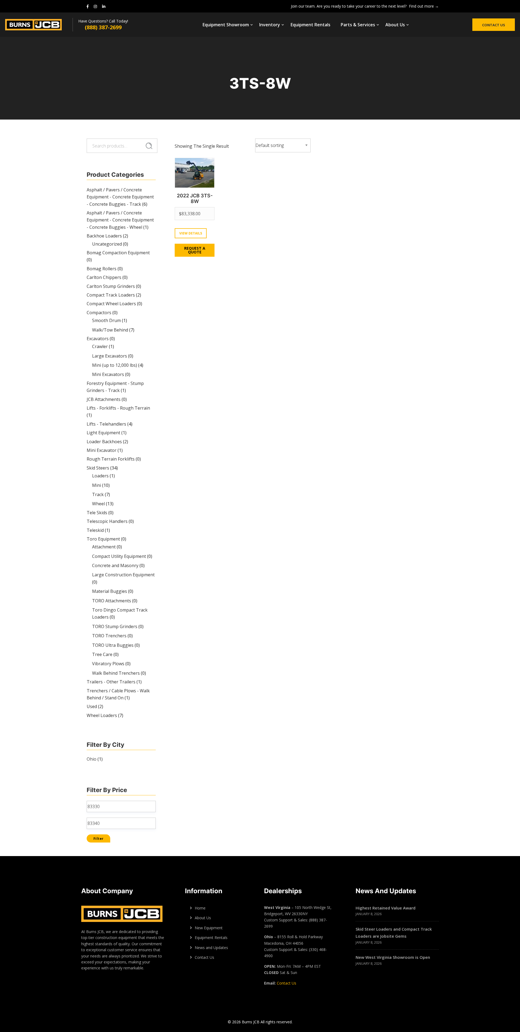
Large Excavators (109, 356)
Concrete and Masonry (115, 565)
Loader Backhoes (104, 442)
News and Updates (211, 947)
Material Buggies (109, 591)
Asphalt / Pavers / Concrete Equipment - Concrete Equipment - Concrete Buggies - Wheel (120, 220)
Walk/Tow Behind (110, 330)
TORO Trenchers (109, 636)
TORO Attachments (111, 601)
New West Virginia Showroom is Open (393, 957)
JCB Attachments (104, 399)
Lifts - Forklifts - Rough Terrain (118, 408)
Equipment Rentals (310, 25)
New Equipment (209, 927)
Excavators (98, 339)
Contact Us (493, 24)
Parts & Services (358, 25)
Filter (98, 838)
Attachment (104, 547)
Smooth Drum (106, 320)
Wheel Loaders (102, 715)
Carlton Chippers (104, 277)
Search (149, 146)
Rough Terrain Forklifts (111, 459)
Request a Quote (194, 250)
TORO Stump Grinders (114, 626)
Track (98, 494)
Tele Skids (97, 513)
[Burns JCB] (39, 24)
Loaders (100, 476)
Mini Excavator (101, 450)
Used (92, 706)
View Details (190, 233)
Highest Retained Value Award (385, 908)
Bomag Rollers (101, 269)
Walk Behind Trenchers (116, 673)
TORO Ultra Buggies (113, 645)
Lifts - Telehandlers (106, 424)
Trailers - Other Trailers (111, 682)
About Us (395, 25)
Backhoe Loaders (104, 236)
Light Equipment (103, 433)
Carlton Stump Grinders (111, 286)
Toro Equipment (103, 539)
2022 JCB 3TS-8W (195, 198)
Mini (96, 485)
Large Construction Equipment (123, 575)
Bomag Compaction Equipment (118, 253)
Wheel (98, 504)
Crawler (100, 346)
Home (200, 908)
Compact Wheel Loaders (111, 304)
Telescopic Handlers (107, 521)
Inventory (269, 25)
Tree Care (102, 654)
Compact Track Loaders (111, 295)
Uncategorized (107, 244)
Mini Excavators (108, 374)
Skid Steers (98, 468)
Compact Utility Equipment (119, 556)
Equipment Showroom (226, 25)
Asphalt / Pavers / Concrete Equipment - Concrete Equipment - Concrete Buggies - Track (120, 197)
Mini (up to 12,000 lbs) (114, 365)
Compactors (99, 313)
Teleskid (95, 530)
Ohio (91, 759)
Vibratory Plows (108, 664)
